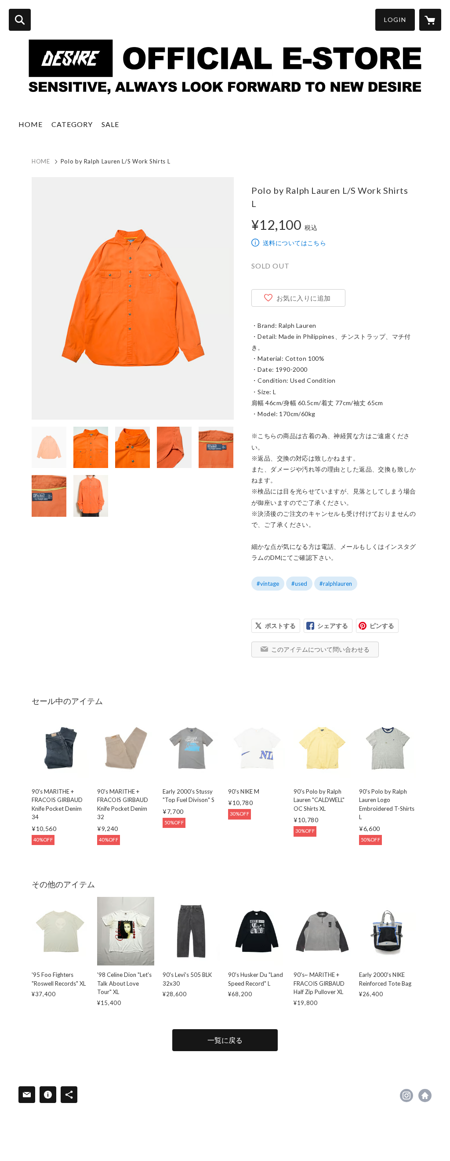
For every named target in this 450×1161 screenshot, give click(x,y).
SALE (110, 124)
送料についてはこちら (294, 243)
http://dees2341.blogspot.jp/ (425, 1095)
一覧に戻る (225, 1040)
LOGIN (395, 19)
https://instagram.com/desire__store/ (406, 1095)
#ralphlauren (335, 583)
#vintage (268, 583)
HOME (30, 124)
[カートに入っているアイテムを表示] (430, 20)
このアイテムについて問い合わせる (320, 649)
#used (299, 583)
